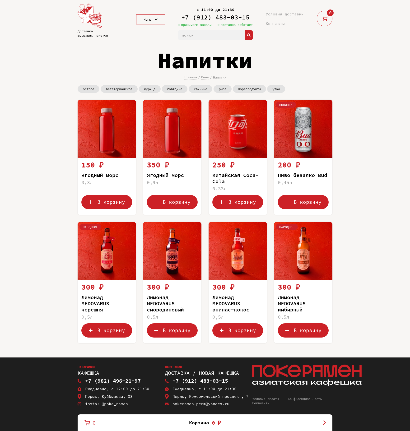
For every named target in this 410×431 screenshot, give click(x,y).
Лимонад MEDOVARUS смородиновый (165, 303)
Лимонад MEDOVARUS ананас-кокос (230, 303)
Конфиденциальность (305, 399)
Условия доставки (285, 14)
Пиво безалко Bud (302, 175)
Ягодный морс (99, 175)
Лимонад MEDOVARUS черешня (95, 303)
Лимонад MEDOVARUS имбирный (292, 303)
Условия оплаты (265, 399)
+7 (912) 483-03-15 (215, 17)
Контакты (275, 23)
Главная (190, 77)
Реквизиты (260, 403)
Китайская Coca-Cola (235, 178)
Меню (205, 77)
